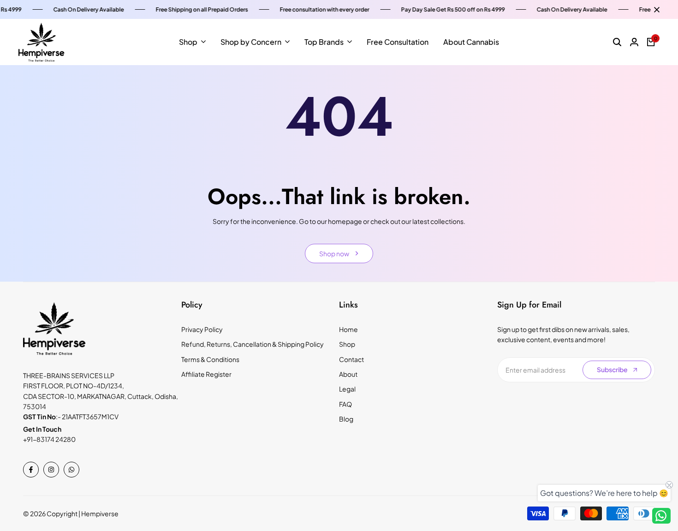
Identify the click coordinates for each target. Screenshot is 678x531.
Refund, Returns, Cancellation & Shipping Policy (252, 344)
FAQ (345, 404)
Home (348, 329)
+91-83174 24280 (49, 439)
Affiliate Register (206, 374)
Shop (347, 344)
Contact (351, 359)
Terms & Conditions (210, 359)
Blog (346, 419)
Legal (347, 389)
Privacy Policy (202, 329)
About (348, 374)
